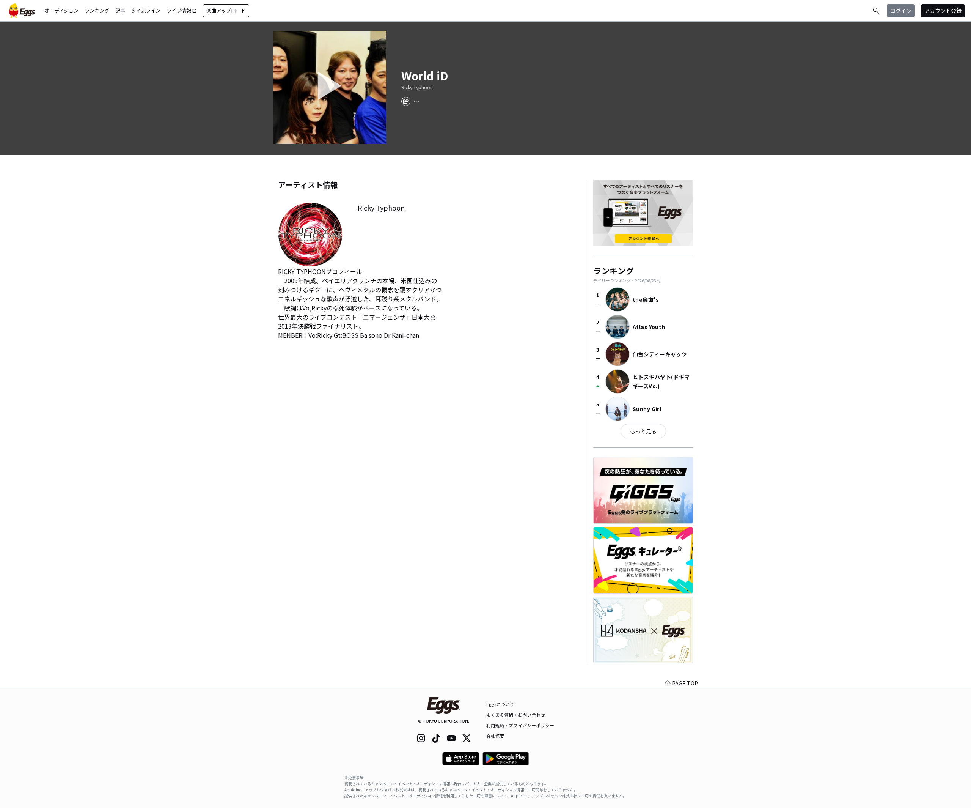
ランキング (97, 10)
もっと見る (643, 431)
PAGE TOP (685, 683)
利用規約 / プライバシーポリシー (520, 725)
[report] (416, 101)
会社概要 (495, 736)
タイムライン (145, 10)
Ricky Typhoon (417, 87)
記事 (120, 10)
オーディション (61, 10)
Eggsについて (500, 704)
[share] (405, 101)
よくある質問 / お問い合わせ (516, 715)
